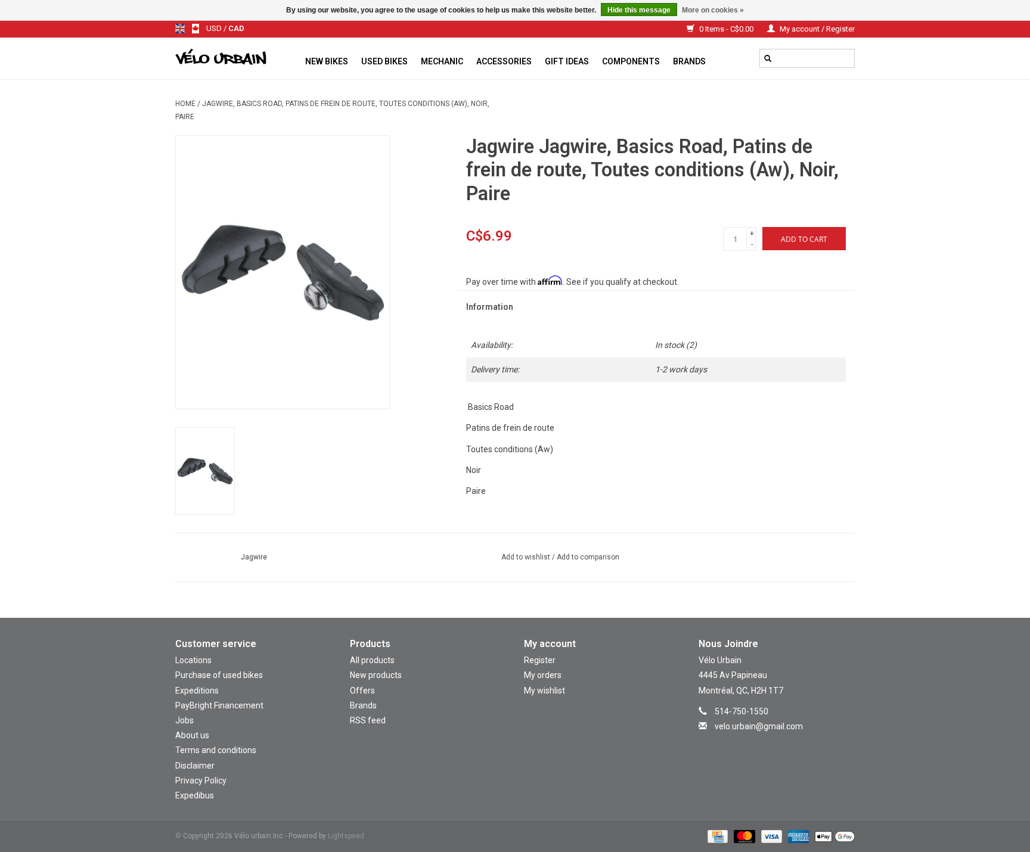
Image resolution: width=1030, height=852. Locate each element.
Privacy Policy (201, 780)
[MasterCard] (743, 836)
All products (372, 660)
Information (489, 307)
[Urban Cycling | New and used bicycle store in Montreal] (237, 58)
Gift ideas (567, 61)
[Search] (767, 58)
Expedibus (194, 795)
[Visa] (770, 836)
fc (195, 28)
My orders (542, 675)
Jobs (184, 720)
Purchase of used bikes (219, 675)
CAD (236, 28)
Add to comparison (588, 557)
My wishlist (544, 690)
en (180, 28)
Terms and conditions (215, 750)
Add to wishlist (526, 557)
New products (376, 675)
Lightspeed (346, 836)
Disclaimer (195, 765)
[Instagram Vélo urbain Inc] (765, 743)
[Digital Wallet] (833, 836)
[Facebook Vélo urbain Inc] (786, 743)
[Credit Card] (716, 836)
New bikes (326, 61)
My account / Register (816, 28)
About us (192, 735)
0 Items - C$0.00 (726, 28)
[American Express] (797, 836)
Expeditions (197, 690)
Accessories (504, 61)
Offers (362, 690)
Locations (193, 660)
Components (631, 61)
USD (215, 28)
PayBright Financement (219, 705)
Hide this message (639, 10)
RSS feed (368, 720)
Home (185, 103)
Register (540, 660)
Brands (689, 61)
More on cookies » (713, 10)
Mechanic (442, 61)
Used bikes (384, 61)
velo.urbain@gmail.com (759, 726)
